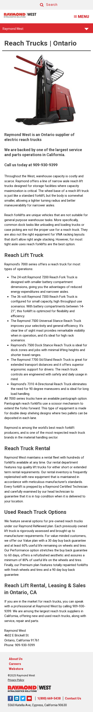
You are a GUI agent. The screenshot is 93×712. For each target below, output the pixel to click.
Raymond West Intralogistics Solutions (10, 698)
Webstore (16, 669)
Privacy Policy (16, 680)
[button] (45, 5)
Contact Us (73, 698)
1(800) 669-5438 (49, 698)
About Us (15, 659)
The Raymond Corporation (29, 698)
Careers (15, 664)
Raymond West (13, 30)
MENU (83, 16)
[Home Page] (20, 15)
